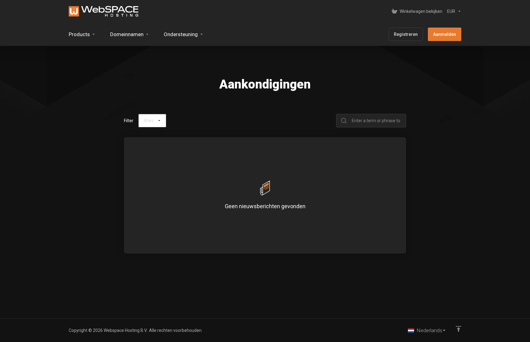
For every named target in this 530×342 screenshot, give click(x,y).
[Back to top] (458, 329)
